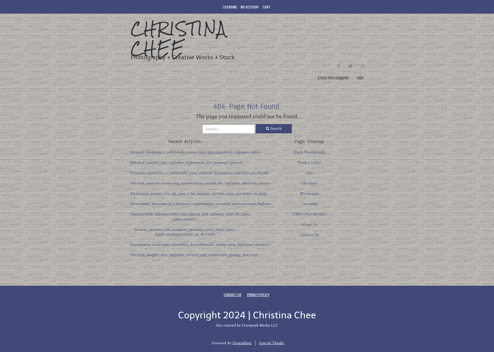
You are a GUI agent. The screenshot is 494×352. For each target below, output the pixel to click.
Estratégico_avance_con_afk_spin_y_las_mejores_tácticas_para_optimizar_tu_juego (198, 193)
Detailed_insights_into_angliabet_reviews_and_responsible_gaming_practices (194, 255)
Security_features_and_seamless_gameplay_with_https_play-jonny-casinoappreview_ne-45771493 (184, 232)
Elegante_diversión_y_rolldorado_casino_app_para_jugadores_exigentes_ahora (195, 152)
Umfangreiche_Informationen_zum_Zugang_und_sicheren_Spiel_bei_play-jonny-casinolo (190, 216)
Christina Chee (179, 38)
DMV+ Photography (309, 214)
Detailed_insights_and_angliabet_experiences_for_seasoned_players (186, 162)
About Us (309, 224)
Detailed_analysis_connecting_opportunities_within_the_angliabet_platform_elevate (200, 183)
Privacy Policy (309, 162)
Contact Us (309, 235)
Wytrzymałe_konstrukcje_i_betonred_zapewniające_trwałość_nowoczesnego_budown (200, 204)
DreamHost (242, 343)
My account (250, 7)
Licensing (230, 7)
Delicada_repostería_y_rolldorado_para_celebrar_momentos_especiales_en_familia (199, 173)
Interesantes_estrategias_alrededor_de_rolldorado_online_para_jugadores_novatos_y (200, 244)
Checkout (309, 183)
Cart (266, 7)
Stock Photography (333, 77)
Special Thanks (271, 343)
